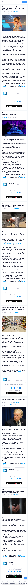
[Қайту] (25, 578)
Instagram (4, 86)
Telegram (19, 85)
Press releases (13, 583)
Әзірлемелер (19, 583)
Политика (6, 404)
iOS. (3, 87)
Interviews (25, 583)
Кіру (24, 1)
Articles (2, 583)
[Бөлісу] (8, 101)
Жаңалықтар (16, 11)
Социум (5, 13)
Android (23, 86)
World (13, 404)
